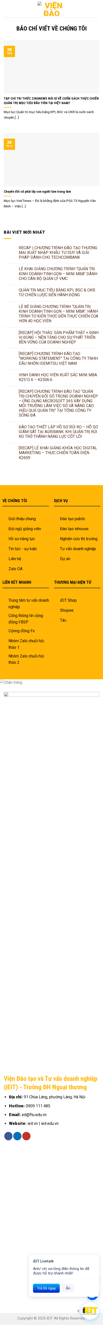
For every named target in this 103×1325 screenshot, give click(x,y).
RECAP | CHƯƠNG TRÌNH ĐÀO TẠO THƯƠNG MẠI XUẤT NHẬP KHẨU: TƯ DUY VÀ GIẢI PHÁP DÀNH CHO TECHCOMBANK (58, 252)
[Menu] (96, 9)
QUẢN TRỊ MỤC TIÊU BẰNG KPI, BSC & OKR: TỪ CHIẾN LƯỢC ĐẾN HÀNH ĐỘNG (57, 292)
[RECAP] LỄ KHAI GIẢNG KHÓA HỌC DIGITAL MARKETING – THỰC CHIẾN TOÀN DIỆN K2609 (58, 453)
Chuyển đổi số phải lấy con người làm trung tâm (37, 191)
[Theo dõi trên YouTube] (26, 1136)
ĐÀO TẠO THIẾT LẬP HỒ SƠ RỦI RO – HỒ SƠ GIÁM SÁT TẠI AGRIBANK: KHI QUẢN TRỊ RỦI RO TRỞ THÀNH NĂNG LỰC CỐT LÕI (58, 432)
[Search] (6, 9)
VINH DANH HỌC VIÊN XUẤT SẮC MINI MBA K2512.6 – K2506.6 (58, 377)
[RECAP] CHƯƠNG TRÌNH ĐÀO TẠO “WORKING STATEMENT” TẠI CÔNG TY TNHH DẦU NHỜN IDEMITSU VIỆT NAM (58, 358)
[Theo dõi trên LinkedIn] (17, 1136)
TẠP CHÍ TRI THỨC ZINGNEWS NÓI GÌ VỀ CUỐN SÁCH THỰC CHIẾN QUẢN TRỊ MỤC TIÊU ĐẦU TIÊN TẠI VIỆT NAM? (51, 100)
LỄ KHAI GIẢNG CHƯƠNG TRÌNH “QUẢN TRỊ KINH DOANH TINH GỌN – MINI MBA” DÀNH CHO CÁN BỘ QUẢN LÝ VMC (58, 273)
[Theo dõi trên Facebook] (8, 1136)
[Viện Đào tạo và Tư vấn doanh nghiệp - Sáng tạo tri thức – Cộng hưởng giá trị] (51, 9)
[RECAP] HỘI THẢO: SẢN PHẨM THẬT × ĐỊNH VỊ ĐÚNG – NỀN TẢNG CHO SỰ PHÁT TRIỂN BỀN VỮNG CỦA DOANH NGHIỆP (58, 337)
